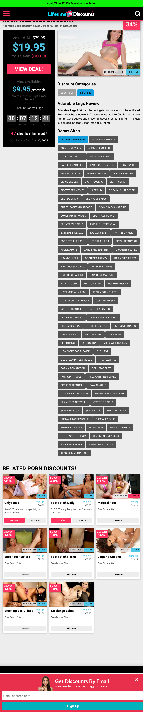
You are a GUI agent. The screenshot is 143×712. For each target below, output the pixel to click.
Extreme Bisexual (72, 232)
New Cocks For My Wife (75, 351)
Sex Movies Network (73, 402)
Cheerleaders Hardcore (76, 207)
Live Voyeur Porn (125, 325)
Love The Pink (69, 334)
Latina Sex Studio (72, 317)
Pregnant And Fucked (102, 376)
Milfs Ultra (89, 343)
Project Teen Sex (72, 385)
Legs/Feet (67, 92)
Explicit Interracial (103, 224)
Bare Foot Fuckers (102, 165)
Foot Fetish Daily (62, 503)
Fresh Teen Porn (126, 241)
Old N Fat (102, 351)
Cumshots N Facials (73, 215)
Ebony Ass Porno (103, 215)
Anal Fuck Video (71, 148)
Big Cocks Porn (123, 173)
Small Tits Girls (120, 427)
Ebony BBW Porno (72, 224)
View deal (35, 520)
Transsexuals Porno (74, 453)
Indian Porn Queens (105, 292)
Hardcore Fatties (72, 275)
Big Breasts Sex (96, 173)
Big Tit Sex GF (118, 181)
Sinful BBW (96, 427)
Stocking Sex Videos (106, 436)
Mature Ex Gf (93, 334)
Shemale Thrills (71, 427)
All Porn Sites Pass (73, 139)
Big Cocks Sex (69, 181)
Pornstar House (71, 376)
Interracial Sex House (75, 300)
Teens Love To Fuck (101, 444)
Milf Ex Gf (114, 334)
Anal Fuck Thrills (103, 139)
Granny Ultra (69, 258)
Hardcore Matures (102, 275)
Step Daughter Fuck (73, 436)
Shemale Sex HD (105, 419)
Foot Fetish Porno (72, 241)
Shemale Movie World (75, 419)
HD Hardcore (69, 283)
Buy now (14, 520)
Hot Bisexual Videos (73, 292)
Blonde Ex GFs (70, 198)
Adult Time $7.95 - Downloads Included (71, 3)
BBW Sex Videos (70, 173)
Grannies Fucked (126, 249)
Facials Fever (98, 232)
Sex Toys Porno (103, 402)
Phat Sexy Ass (107, 359)
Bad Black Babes (100, 156)
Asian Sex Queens (99, 148)
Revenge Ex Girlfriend (109, 393)
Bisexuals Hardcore (122, 190)
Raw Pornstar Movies (74, 393)
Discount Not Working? (29, 108)
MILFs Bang (68, 343)
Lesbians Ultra (70, 325)
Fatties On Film (123, 232)
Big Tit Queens (94, 181)
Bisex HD (96, 190)
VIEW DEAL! (29, 69)
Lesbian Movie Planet (103, 317)
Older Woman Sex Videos (76, 359)
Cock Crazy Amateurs (112, 207)
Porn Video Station (73, 368)
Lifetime (85, 92)
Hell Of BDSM (92, 283)
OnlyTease (11, 503)
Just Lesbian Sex (71, 308)
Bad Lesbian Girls (72, 165)
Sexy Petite (93, 410)
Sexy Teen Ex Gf (116, 410)
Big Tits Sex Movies (72, 190)
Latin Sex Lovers (99, 308)
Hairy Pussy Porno (72, 266)
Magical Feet (107, 503)
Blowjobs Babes (96, 198)
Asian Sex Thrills (72, 156)
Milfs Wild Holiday (115, 343)
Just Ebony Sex (105, 300)
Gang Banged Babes (96, 249)
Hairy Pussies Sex (125, 258)
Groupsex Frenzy (96, 258)
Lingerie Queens (96, 325)
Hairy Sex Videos (101, 266)
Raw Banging (98, 385)
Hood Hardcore (118, 283)
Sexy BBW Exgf (70, 410)
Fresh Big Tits (100, 241)
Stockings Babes (71, 444)
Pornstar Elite (101, 368)
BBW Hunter (128, 165)
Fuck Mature (69, 249)
